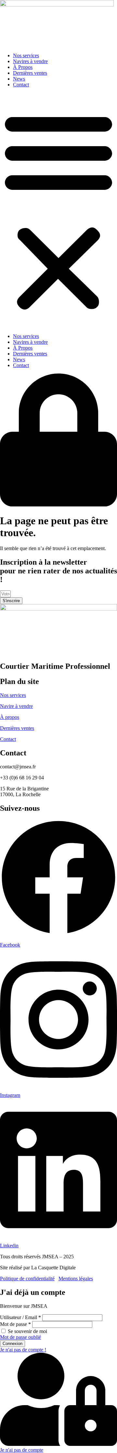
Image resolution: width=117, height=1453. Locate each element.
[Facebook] (58, 934)
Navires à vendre (30, 61)
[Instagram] (58, 1084)
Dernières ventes (30, 73)
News (19, 78)
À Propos (22, 67)
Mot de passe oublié (20, 1337)
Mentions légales (75, 1278)
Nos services (26, 55)
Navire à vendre (16, 706)
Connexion (12, 1343)
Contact (21, 84)
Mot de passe (15, 1324)
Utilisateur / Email (20, 1317)
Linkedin (9, 1245)
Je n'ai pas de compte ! (23, 1349)
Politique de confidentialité (27, 1278)
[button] (58, 210)
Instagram (10, 1095)
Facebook (10, 945)
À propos (9, 717)
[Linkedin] (58, 1234)
